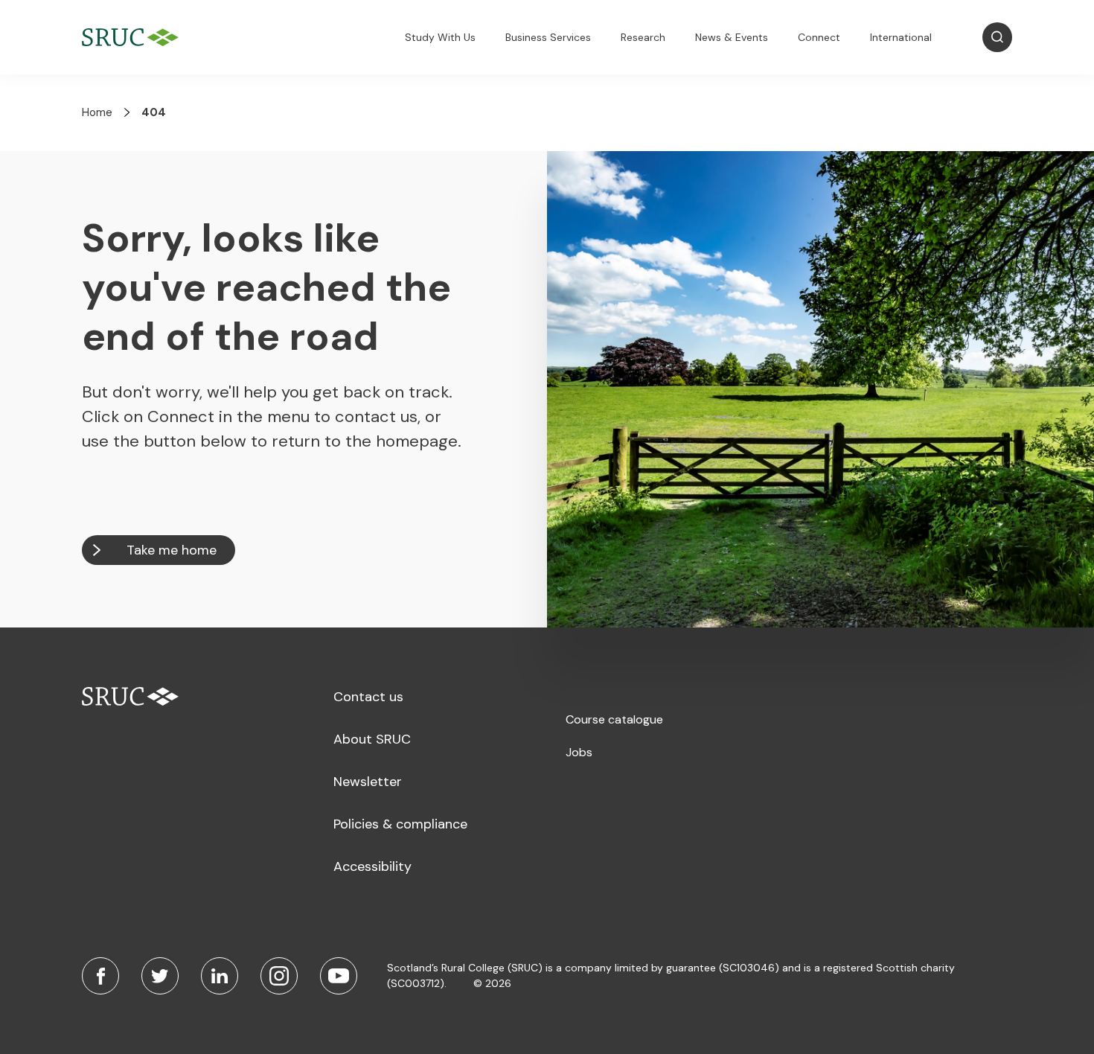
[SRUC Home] (134, 37)
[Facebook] (100, 975)
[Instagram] (279, 975)
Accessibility (372, 866)
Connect (819, 37)
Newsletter (367, 781)
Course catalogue (614, 719)
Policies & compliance (400, 824)
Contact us (368, 697)
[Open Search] (997, 37)
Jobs (579, 752)
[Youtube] (338, 975)
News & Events (731, 37)
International (901, 37)
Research (643, 37)
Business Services (548, 37)
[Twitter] (160, 975)
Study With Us (440, 37)
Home (97, 112)
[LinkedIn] (219, 975)
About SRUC (372, 739)
